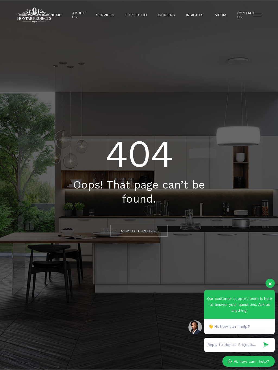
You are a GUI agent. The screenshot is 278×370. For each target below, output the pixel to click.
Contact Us (246, 15)
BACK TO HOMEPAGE (139, 231)
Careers (166, 15)
